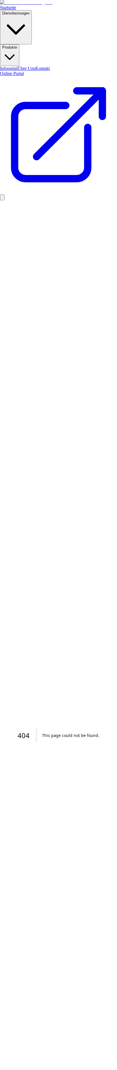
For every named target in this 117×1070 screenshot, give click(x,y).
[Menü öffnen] (2, 197)
